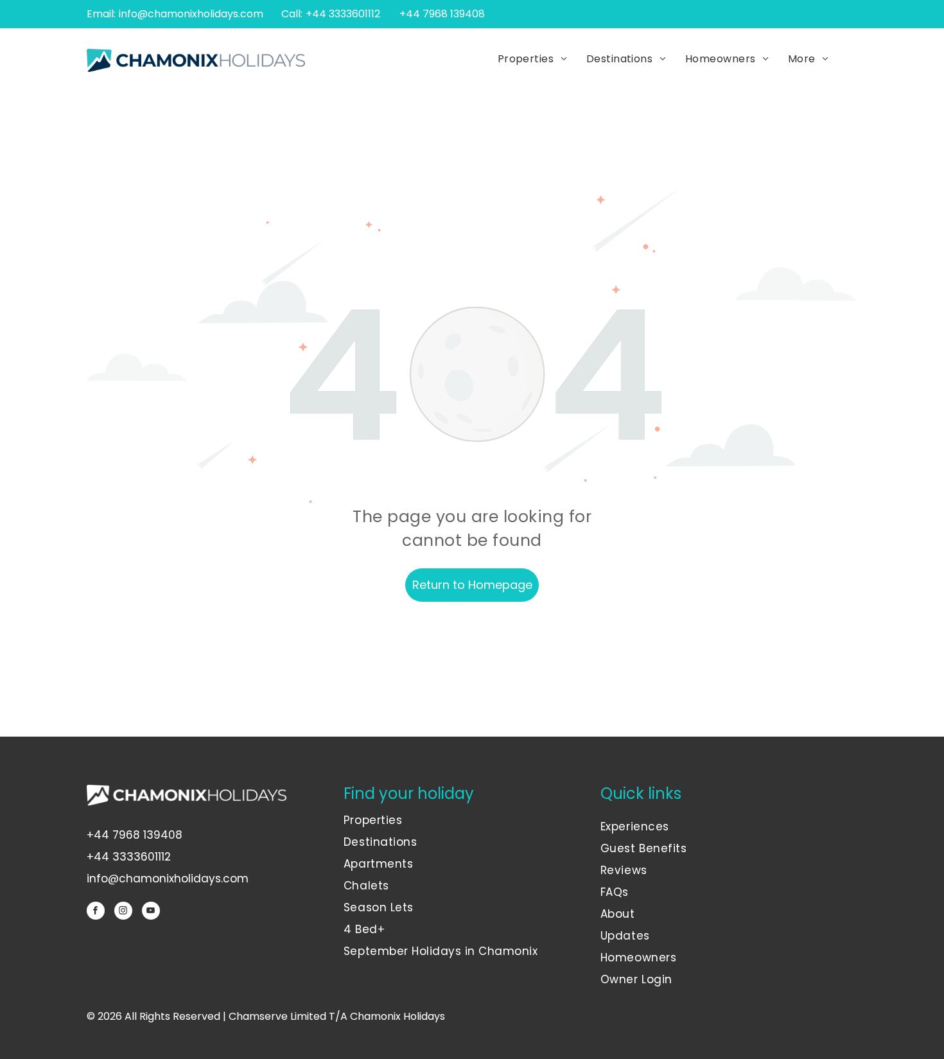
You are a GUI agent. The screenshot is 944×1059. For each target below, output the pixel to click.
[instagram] (123, 912)
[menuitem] (532, 59)
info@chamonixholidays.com (191, 13)
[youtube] (151, 912)
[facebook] (96, 912)
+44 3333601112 (343, 13)
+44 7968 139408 (134, 835)
